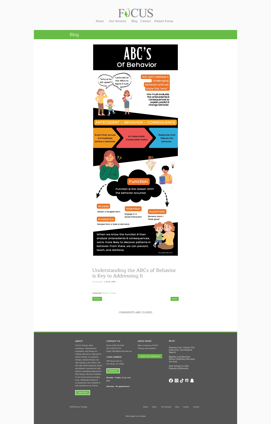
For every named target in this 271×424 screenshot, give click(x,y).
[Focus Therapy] (135, 12)
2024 (113, 281)
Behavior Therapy (109, 293)
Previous (97, 298)
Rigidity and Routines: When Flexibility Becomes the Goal (182, 359)
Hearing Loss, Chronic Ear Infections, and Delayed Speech (182, 350)
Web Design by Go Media (135, 416)
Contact (145, 21)
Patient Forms (163, 21)
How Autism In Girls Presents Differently (179, 367)
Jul (107, 281)
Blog (134, 21)
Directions (113, 370)
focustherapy (98, 281)
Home (145, 407)
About (100, 21)
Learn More (82, 392)
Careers (186, 407)
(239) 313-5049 (118, 345)
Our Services (117, 21)
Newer (174, 298)
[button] (150, 356)
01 (109, 281)
